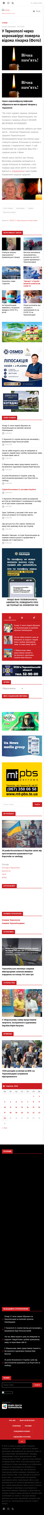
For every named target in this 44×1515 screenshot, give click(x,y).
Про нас (12, 1420)
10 (5, 1107)
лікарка (30, 208)
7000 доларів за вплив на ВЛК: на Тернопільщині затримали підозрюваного (18, 1074)
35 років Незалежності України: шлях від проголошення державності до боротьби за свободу (20, 478)
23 (39, 1113)
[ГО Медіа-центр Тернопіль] (22, 1405)
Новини (4, 23)
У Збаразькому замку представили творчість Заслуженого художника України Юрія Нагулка (21, 465)
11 (10, 1107)
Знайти (37, 804)
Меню (38, 11)
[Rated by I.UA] (22, 1393)
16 (39, 1107)
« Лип (4, 1128)
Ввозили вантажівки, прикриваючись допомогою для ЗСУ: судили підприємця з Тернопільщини (31, 257)
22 (33, 1113)
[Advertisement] (22, 1178)
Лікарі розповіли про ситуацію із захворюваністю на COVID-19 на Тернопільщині (32, 310)
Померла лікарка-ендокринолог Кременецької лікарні (11, 254)
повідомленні (18, 171)
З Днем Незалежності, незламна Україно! (19, 489)
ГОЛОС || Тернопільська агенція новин (23, 220)
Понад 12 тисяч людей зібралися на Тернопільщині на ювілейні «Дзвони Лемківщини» (16, 428)
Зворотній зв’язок (27, 1420)
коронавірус (20, 208)
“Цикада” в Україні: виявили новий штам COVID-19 (31, 283)
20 (22, 1113)
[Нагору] (22, 1441)
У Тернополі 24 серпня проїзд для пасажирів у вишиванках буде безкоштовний (20, 440)
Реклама (28, 1426)
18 (10, 1113)
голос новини (8, 208)
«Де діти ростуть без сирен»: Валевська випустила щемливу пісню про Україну (18, 525)
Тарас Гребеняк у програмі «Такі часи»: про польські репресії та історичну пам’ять (19, 514)
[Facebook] (4, 3)
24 (5, 1118)
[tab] (10, 617)
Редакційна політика (22, 1437)
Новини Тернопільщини (13, 923)
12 (16, 1107)
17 (5, 1113)
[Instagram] (8, 3)
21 (28, 1113)
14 (28, 1107)
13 (22, 1107)
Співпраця (16, 1426)
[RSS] (13, 3)
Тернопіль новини (9, 212)
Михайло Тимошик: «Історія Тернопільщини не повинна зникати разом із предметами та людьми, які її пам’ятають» (21, 537)
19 (16, 1113)
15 (33, 1107)
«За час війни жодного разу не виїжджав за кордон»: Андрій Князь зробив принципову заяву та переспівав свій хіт (22, 453)
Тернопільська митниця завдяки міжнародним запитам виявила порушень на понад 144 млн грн (18, 971)
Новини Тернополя (11, 920)
